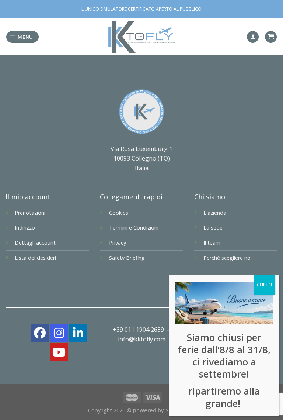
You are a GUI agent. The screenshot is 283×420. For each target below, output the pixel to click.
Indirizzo (25, 227)
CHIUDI (264, 285)
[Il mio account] (253, 37)
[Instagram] (59, 333)
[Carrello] (271, 37)
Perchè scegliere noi (227, 257)
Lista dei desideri (35, 257)
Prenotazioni (30, 212)
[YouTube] (59, 352)
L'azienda (214, 212)
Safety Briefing (127, 257)
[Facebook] (40, 333)
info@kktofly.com (141, 339)
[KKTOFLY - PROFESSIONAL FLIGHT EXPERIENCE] (141, 37)
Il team (211, 242)
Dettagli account (35, 242)
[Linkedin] (78, 333)
